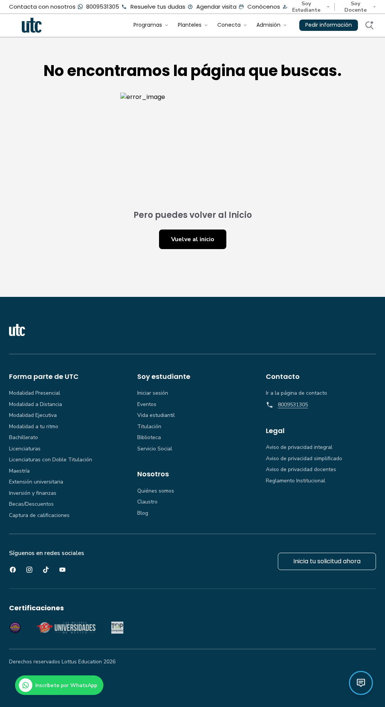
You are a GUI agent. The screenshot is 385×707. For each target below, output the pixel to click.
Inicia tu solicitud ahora (327, 561)
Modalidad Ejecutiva (33, 415)
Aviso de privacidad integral (299, 447)
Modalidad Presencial (34, 393)
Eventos (146, 404)
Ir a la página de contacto (296, 393)
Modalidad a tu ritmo (33, 426)
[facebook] (13, 569)
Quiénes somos (155, 491)
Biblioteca (149, 437)
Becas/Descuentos (31, 504)
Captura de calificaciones (39, 515)
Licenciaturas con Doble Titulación (50, 459)
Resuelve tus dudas (157, 7)
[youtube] (62, 569)
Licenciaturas (25, 448)
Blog (142, 513)
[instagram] (29, 569)
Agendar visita (216, 7)
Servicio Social (154, 448)
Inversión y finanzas (32, 493)
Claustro (147, 502)
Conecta (229, 25)
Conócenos (263, 7)
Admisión (268, 25)
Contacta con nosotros (42, 7)
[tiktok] (46, 569)
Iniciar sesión (152, 393)
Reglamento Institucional (295, 480)
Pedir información (328, 25)
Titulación (149, 426)
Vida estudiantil (156, 415)
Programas (147, 25)
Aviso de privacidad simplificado (304, 458)
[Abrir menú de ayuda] (361, 683)
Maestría (19, 471)
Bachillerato (23, 437)
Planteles (190, 25)
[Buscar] (369, 25)
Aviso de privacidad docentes (301, 469)
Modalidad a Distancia (35, 404)
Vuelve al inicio (192, 239)
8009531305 (102, 7)
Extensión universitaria (36, 482)
